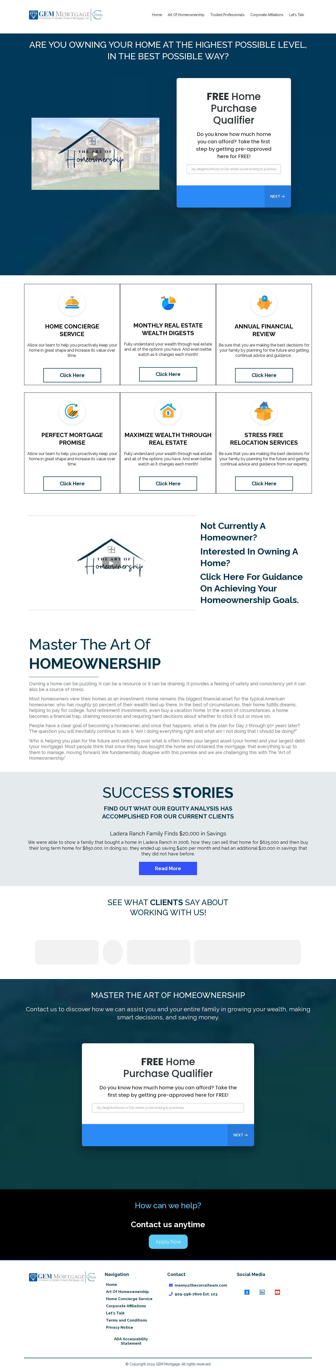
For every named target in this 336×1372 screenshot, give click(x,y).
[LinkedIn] (262, 1292)
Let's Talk (296, 15)
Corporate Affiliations (266, 15)
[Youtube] (277, 1292)
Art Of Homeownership (186, 15)
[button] (277, 196)
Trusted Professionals (227, 15)
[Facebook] (247, 1292)
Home (157, 15)
